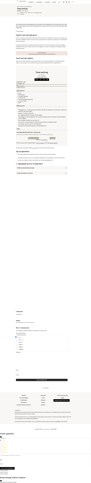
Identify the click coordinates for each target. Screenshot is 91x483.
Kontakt (62, 397)
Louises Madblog (46, 429)
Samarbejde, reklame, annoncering (24, 404)
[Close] (1, 480)
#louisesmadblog (53, 143)
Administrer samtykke (61, 400)
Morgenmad (39, 2)
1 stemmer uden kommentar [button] (28, 322)
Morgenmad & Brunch (28, 6)
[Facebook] (63, 2)
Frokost (43, 397)
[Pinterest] (66, 2)
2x (44, 79)
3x (47, 79)
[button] (17, 10)
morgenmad (34, 147)
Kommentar (18, 352)
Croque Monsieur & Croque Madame (34, 53)
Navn (17, 370)
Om (59, 2)
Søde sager (43, 404)
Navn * (1, 459)
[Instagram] (69, 2)
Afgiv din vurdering (7, 468)
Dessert (54, 2)
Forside (18, 6)
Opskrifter (31, 2)
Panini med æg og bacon (51, 53)
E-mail (17, 374)
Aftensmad (47, 2)
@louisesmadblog (40, 143)
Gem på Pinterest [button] (33, 138)
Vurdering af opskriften (21, 333)
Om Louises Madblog (23, 397)
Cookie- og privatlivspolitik (62, 395)
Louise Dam (44, 139)
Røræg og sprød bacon (43, 53)
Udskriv (53, 138)
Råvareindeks (24, 402)
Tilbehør (43, 402)
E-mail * (1, 463)
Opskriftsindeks (23, 400)
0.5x (36, 79)
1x (40, 79)
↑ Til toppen (45, 387)
